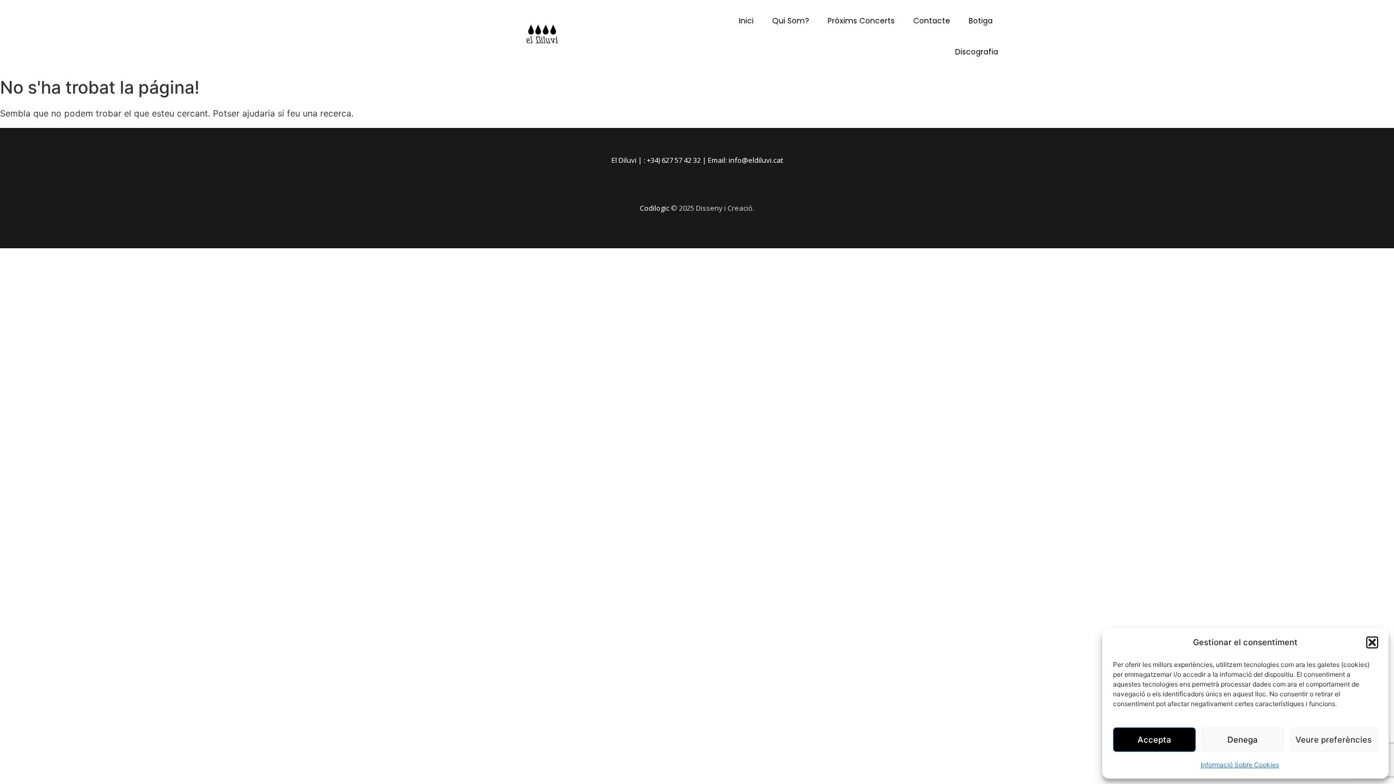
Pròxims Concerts (861, 20)
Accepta (1154, 739)
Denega (1242, 739)
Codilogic (654, 208)
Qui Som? (790, 20)
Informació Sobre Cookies (1240, 765)
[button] (1372, 642)
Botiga (981, 20)
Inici (746, 20)
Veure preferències (1333, 739)
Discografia (976, 51)
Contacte (931, 20)
